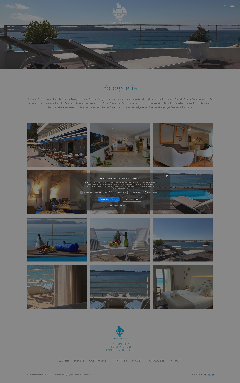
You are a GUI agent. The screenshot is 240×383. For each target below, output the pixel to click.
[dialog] (120, 191)
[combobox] (167, 176)
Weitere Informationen (120, 188)
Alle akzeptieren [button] (108, 199)
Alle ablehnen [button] (132, 199)
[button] (120, 205)
